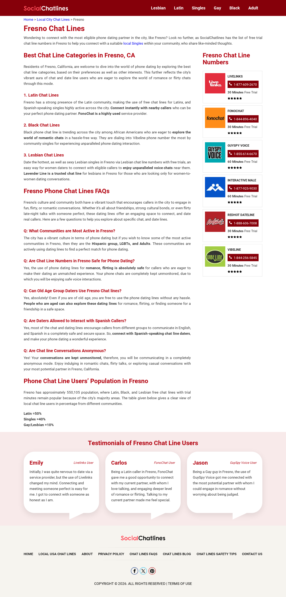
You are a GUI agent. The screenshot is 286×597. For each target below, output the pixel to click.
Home (28, 554)
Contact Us (252, 554)
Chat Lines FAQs (143, 554)
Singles (198, 7)
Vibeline (234, 250)
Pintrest (152, 571)
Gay (217, 7)
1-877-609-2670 (245, 85)
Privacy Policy (111, 554)
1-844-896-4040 (245, 119)
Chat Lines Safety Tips (217, 554)
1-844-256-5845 (245, 258)
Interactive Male (242, 180)
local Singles (133, 43)
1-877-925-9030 (245, 188)
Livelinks (235, 76)
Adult (253, 7)
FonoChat (236, 111)
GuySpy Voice (238, 145)
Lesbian (158, 7)
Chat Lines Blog (177, 554)
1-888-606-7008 (245, 223)
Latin (178, 7)
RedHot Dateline (241, 215)
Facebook (134, 571)
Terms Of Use (180, 583)
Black (234, 7)
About (87, 554)
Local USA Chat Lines (57, 554)
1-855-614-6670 (245, 154)
